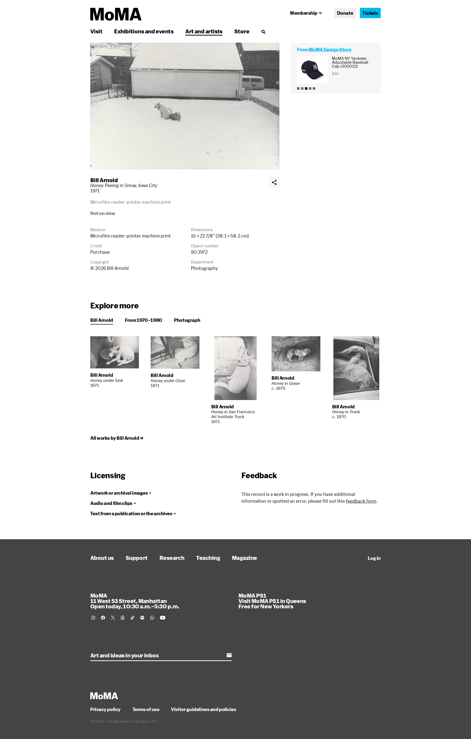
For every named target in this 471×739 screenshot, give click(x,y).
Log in (374, 558)
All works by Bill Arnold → (116, 438)
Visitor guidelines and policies (203, 709)
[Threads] (123, 618)
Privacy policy (105, 709)
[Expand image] (184, 106)
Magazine (244, 557)
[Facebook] (103, 618)
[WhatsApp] (152, 618)
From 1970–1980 (143, 320)
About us (102, 557)
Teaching (208, 557)
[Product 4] (310, 88)
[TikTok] (132, 618)
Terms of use (145, 709)
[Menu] (263, 31)
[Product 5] (314, 88)
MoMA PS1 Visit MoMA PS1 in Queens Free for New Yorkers (272, 600)
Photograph (187, 320)
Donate (345, 13)
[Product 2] (302, 88)
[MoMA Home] (116, 14)
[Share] (274, 182)
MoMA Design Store (330, 49)
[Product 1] (298, 88)
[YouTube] (162, 618)
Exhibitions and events (143, 31)
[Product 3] (306, 88)
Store (241, 31)
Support (137, 557)
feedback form (361, 501)
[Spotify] (142, 618)
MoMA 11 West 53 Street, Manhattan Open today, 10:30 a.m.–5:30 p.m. (134, 600)
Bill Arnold (104, 180)
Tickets (370, 13)
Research (171, 557)
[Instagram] (93, 618)
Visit (96, 31)
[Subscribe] (229, 655)
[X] (113, 618)
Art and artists (203, 31)
